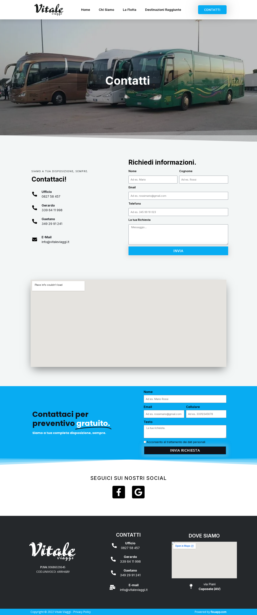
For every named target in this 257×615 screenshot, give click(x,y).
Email (132, 187)
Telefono (134, 203)
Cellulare (193, 407)
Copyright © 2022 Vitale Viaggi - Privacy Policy (61, 612)
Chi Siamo (106, 10)
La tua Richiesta (139, 220)
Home (85, 10)
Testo (148, 422)
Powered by (210, 612)
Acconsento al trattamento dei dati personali (176, 442)
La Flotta (129, 10)
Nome (132, 171)
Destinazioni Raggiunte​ (163, 10)
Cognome (185, 171)
